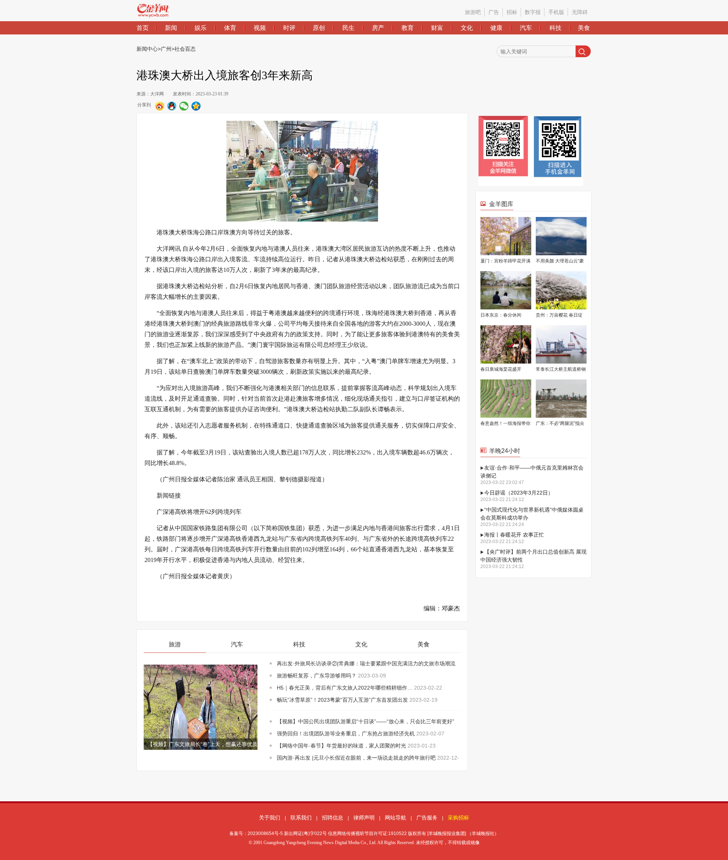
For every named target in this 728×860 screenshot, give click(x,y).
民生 (348, 28)
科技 (555, 28)
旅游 (175, 644)
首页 (142, 28)
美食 (584, 28)
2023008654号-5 (265, 833)
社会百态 (185, 49)
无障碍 (580, 12)
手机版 (556, 12)
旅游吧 (473, 12)
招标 (512, 12)
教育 (408, 28)
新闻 (171, 28)
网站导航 (395, 818)
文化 (467, 28)
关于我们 (269, 818)
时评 (289, 28)
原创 (319, 28)
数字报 (533, 12)
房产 (378, 28)
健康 (496, 28)
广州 (166, 49)
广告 (493, 12)
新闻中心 (147, 49)
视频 (260, 28)
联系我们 (301, 818)
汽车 (526, 28)
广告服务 (427, 818)
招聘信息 (332, 818)
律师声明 (364, 818)
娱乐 (201, 28)
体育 (230, 28)
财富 (437, 28)
